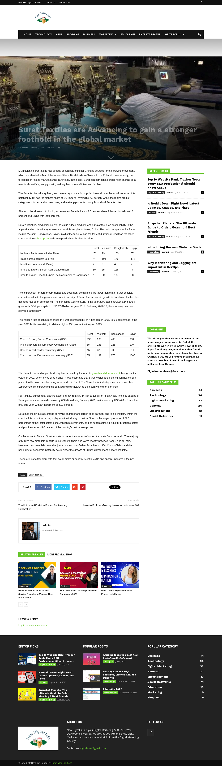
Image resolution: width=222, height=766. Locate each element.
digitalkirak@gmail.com (93, 748)
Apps (59, 34)
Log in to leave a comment (33, 625)
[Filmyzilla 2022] (91, 693)
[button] (199, 34)
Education (128, 34)
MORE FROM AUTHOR (59, 554)
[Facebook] (201, 2)
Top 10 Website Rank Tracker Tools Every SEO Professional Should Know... (57, 657)
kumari (165, 252)
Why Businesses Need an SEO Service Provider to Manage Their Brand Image (35, 594)
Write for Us (64, 2)
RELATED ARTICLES (31, 554)
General (151, 212)
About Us (51, 2)
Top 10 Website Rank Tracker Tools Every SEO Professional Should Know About (173, 184)
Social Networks (161, 416)
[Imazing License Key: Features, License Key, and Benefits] (91, 676)
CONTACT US (155, 356)
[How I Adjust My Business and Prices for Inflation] (120, 575)
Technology (43, 34)
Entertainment (149, 34)
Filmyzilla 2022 (112, 689)
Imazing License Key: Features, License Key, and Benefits (119, 674)
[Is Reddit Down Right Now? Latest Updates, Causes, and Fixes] (27, 677)
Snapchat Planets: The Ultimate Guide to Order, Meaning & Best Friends (171, 227)
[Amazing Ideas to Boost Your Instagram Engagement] (91, 659)
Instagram (108, 661)
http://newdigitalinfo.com (52, 530)
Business (89, 34)
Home (27, 34)
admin (25, 147)
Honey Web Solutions (61, 762)
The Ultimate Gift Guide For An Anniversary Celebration (42, 507)
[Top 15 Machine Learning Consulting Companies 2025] (79, 575)
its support (43, 238)
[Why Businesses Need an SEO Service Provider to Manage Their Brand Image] (37, 575)
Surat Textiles (35, 474)
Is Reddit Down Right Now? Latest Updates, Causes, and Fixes (56, 675)
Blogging (72, 34)
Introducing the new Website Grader (175, 247)
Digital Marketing (156, 192)
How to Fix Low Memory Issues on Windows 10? (111, 505)
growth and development (106, 373)
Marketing (106, 34)
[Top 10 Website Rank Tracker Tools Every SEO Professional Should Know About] (27, 659)
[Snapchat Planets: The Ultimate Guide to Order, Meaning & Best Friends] (27, 694)
